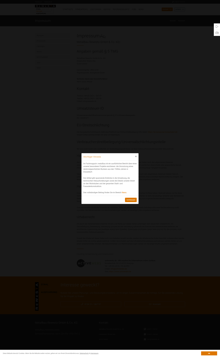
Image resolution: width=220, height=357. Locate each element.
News (124, 192)
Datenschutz (84, 353)
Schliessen (130, 200)
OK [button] (209, 353)
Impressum (94, 353)
